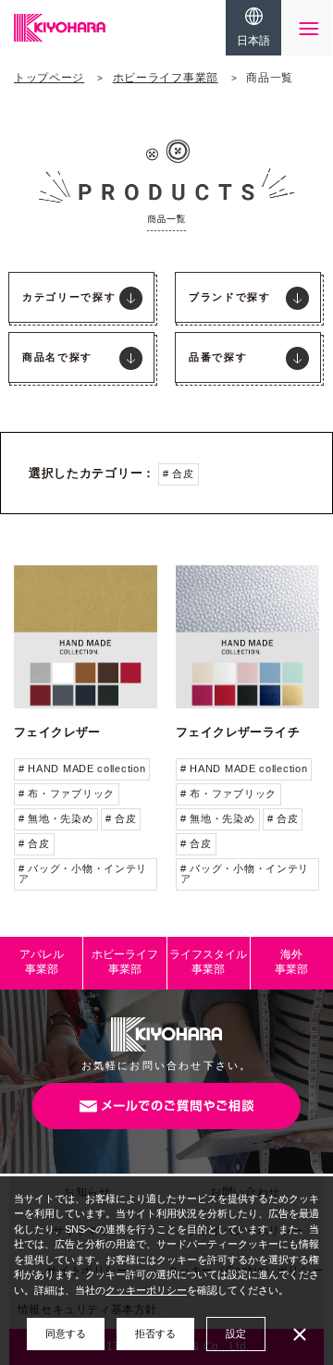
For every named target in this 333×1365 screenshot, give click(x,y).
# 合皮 (178, 473)
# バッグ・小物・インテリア (82, 873)
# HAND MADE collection (81, 768)
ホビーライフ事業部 (165, 77)
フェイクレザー (57, 732)
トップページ (49, 77)
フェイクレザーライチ (238, 732)
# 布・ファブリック (66, 793)
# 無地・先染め (55, 818)
